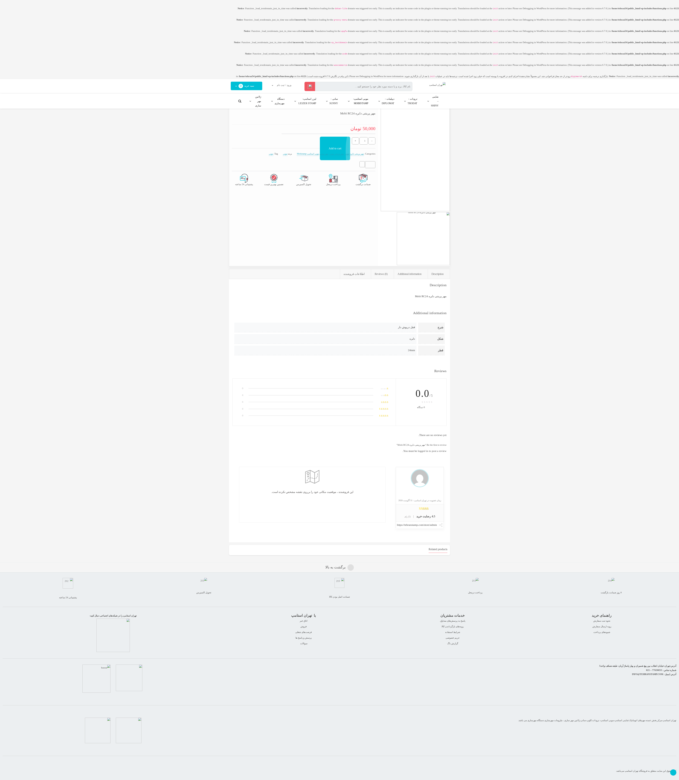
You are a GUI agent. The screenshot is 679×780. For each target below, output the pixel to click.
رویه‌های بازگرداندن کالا (453, 626)
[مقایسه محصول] (362, 165)
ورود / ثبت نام (283, 85)
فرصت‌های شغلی (303, 632)
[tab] (439, 274)
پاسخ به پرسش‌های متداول (452, 620)
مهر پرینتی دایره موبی (354, 154)
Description (437, 273)
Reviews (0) (381, 273)
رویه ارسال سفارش (601, 626)
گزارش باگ (452, 643)
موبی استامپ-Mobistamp (308, 154)
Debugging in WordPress (534, 8)
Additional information (409, 273)
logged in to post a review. (424, 451)
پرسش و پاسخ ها (303, 637)
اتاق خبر (303, 620)
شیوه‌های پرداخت (601, 632)
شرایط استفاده (452, 632)
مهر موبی (324, 154)
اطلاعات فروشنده (354, 273)
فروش (303, 626)
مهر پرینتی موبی (336, 154)
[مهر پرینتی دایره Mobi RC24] (415, 158)
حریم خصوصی (453, 637)
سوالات (303, 643)
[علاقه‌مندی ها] (371, 165)
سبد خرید (247, 86)
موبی (285, 154)
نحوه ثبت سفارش (601, 620)
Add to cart (335, 148)
